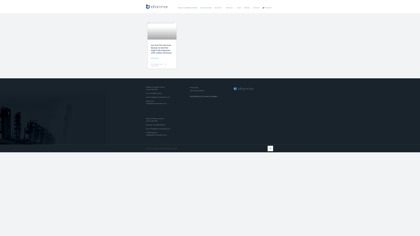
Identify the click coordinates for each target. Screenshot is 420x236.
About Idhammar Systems (187, 8)
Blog (239, 8)
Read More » (155, 58)
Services (229, 8)
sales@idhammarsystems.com (156, 103)
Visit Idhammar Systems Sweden (203, 96)
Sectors (218, 8)
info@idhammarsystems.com (160, 97)
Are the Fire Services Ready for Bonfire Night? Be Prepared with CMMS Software (161, 49)
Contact (256, 8)
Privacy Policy (194, 87)
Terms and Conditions (197, 91)
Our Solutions (206, 8)
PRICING (247, 8)
